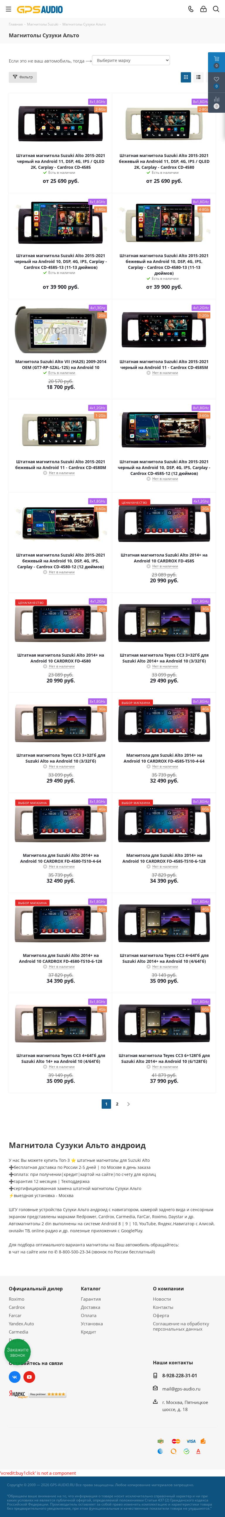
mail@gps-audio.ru (181, 1389)
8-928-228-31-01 (179, 1375)
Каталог (91, 1288)
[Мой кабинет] (203, 9)
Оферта (161, 1315)
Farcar (15, 1315)
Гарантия (91, 1299)
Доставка (90, 1307)
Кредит (88, 1332)
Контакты (163, 1307)
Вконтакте (15, 1377)
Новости (162, 1299)
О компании (168, 1288)
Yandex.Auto (21, 1323)
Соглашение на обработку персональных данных (181, 1326)
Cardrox (17, 1307)
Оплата (88, 1315)
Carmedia (18, 1332)
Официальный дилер (36, 1288)
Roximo (16, 1299)
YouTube (29, 1377)
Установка (92, 1323)
